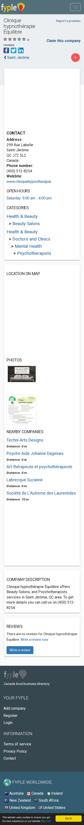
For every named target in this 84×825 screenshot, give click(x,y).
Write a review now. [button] (35, 639)
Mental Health (28, 246)
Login (8, 722)
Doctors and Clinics (31, 239)
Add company (15, 708)
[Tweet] (13, 50)
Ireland (56, 793)
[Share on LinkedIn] (21, 50)
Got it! (68, 818)
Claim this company (63, 41)
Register (11, 715)
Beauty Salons (26, 223)
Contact (10, 758)
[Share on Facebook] (6, 50)
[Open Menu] (75, 7)
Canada (37, 793)
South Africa (48, 800)
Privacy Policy (15, 751)
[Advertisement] (42, 100)
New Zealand (19, 800)
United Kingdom (21, 807)
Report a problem (68, 21)
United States (53, 807)
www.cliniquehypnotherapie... (30, 181)
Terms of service (17, 744)
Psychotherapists (34, 253)
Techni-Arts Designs (25, 440)
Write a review (20, 650)
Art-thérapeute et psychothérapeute (39, 466)
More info (46, 821)
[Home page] (13, 7)
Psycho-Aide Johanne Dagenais (35, 453)
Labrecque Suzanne (25, 480)
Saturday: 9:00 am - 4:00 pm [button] (29, 198)
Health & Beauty (22, 216)
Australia (16, 793)
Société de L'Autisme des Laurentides (41, 493)
